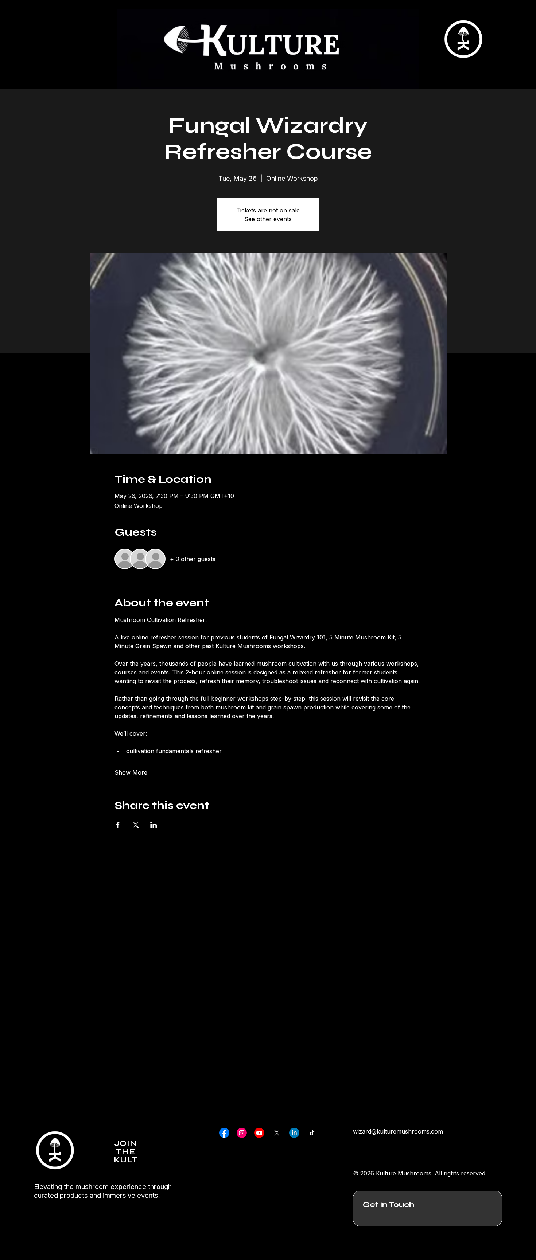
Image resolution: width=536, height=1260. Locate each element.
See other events (268, 219)
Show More (130, 772)
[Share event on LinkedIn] (153, 825)
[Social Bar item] (224, 1133)
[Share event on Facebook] (117, 825)
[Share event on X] (135, 825)
